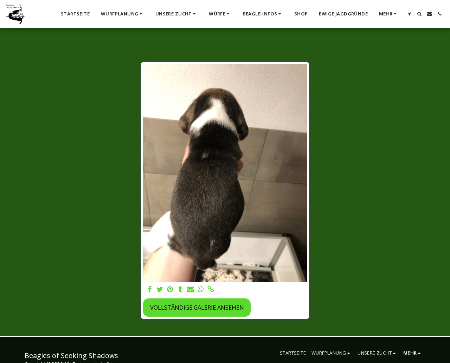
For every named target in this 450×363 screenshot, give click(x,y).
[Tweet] (160, 289)
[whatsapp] (200, 289)
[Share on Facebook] (150, 289)
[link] (210, 289)
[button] (122, 14)
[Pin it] (170, 289)
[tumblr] (180, 289)
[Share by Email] (190, 289)
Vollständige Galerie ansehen (197, 307)
